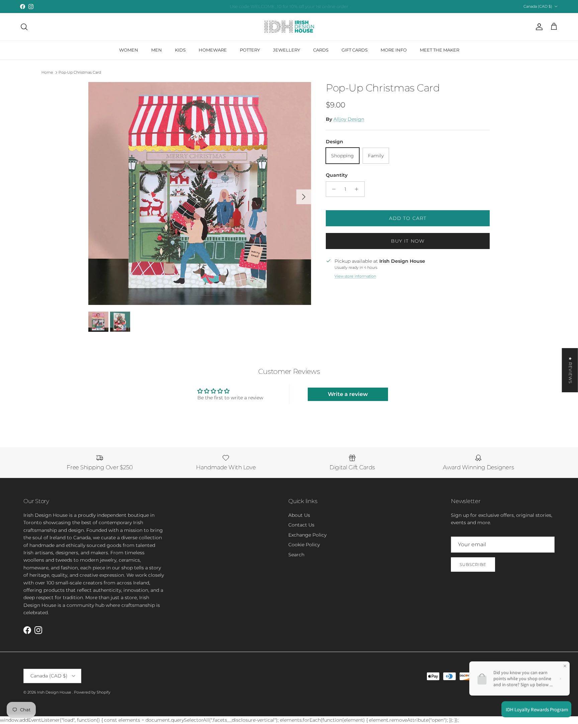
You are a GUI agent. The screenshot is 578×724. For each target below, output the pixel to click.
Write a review (348, 394)
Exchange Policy (307, 535)
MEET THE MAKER (439, 50)
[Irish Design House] (289, 27)
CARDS (320, 50)
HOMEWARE (213, 50)
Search (296, 555)
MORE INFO (394, 50)
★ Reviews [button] (570, 369)
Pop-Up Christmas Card (80, 72)
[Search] (24, 27)
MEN (156, 50)
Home (47, 72)
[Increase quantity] (358, 189)
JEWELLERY (286, 50)
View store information (355, 276)
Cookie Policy (304, 545)
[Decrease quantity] (332, 189)
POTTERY (250, 50)
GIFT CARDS (355, 50)
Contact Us (301, 525)
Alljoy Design (348, 119)
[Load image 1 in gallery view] (199, 193)
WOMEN (128, 50)
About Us (299, 515)
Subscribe (473, 564)
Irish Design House (54, 692)
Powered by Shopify (92, 692)
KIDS (180, 50)
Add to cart (407, 218)
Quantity (337, 175)
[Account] (538, 27)
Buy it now (407, 241)
